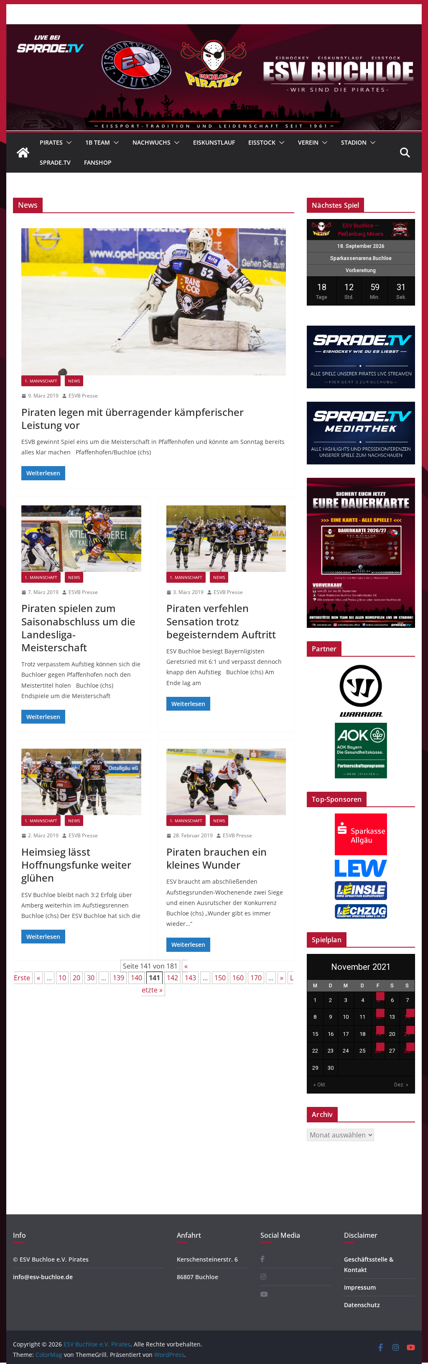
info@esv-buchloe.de (43, 1277)
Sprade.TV (55, 162)
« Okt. (319, 1085)
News (74, 381)
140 (136, 977)
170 (256, 977)
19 (378, 1034)
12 (378, 1017)
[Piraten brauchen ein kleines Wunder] (226, 782)
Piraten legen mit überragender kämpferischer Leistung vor (132, 418)
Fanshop (98, 162)
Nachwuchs (151, 142)
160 (238, 977)
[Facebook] (262, 1259)
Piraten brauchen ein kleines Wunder (216, 858)
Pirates (51, 142)
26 (378, 1051)
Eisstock (261, 142)
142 (172, 977)
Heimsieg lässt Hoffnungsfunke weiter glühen (76, 865)
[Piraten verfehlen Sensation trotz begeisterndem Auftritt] (226, 538)
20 (76, 977)
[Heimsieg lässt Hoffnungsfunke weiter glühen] (81, 782)
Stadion (354, 142)
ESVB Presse (83, 395)
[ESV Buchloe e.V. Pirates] (213, 30)
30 (90, 977)
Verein (308, 142)
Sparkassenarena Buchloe (361, 258)
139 (118, 977)
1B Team (97, 142)
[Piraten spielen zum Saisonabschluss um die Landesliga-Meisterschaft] (81, 538)
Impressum (360, 1287)
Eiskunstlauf (214, 142)
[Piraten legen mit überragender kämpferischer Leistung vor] (153, 301)
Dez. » (401, 1085)
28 (407, 1051)
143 (190, 977)
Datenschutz (362, 1305)
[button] (67, 142)
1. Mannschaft (41, 381)
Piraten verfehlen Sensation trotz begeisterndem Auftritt (221, 621)
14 (407, 1017)
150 (220, 977)
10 (62, 977)
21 (407, 1034)
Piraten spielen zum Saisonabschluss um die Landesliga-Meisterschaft (78, 627)
